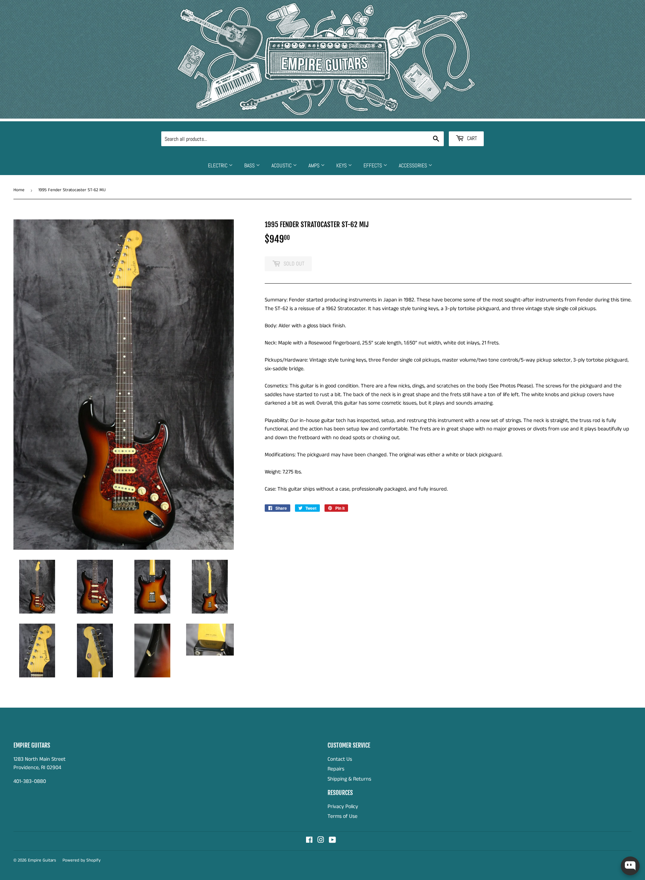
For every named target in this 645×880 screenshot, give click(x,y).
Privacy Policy (343, 806)
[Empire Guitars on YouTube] (332, 841)
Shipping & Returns (349, 779)
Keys (342, 165)
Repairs (336, 769)
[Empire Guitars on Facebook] (309, 841)
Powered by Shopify (81, 860)
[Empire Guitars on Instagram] (320, 841)
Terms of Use (342, 816)
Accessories (413, 165)
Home (19, 190)
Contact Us (340, 759)
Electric (218, 165)
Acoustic (282, 165)
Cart (471, 138)
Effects (373, 165)
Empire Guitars (42, 860)
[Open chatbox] (630, 865)
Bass (250, 165)
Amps (314, 165)
